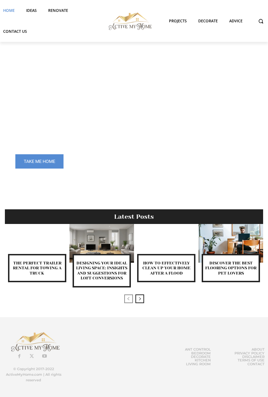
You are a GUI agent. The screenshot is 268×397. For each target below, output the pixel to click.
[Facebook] (19, 356)
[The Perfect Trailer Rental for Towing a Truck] (37, 243)
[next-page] (139, 298)
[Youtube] (44, 356)
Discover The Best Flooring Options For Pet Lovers (230, 268)
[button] (261, 21)
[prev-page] (128, 298)
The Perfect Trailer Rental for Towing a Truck (37, 268)
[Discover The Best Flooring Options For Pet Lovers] (231, 243)
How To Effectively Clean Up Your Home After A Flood (166, 268)
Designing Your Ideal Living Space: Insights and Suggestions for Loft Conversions (101, 270)
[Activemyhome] (129, 21)
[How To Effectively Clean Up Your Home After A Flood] (166, 243)
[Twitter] (31, 356)
